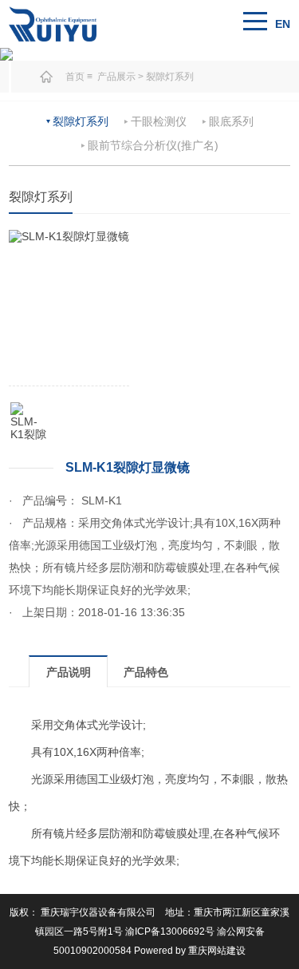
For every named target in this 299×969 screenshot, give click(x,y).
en (282, 24)
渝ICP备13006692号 (169, 931)
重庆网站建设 (217, 950)
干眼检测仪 (159, 121)
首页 (75, 76)
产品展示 (117, 76)
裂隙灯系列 (170, 76)
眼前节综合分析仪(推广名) (153, 145)
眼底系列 (231, 121)
